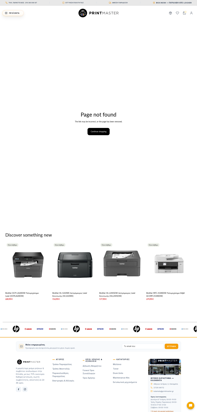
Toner (115, 369)
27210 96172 (159, 388)
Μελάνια (117, 364)
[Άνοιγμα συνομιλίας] (190, 405)
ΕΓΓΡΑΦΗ (171, 346)
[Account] (191, 13)
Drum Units (118, 373)
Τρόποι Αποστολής (61, 369)
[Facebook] (18, 389)
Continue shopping (98, 131)
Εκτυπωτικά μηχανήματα (125, 382)
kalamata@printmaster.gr (164, 391)
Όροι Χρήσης (89, 378)
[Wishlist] (177, 13)
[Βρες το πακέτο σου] (170, 13)
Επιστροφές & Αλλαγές (63, 381)
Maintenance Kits (121, 378)
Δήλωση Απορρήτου (92, 366)
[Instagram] (24, 389)
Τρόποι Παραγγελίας (62, 364)
